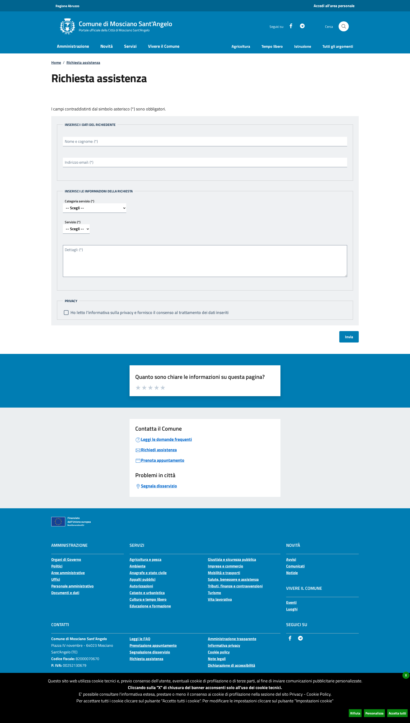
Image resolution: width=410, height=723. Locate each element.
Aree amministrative (68, 573)
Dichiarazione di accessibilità (231, 665)
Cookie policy (219, 652)
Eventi (291, 602)
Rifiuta (355, 713)
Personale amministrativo (72, 586)
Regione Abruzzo (67, 5)
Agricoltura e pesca (145, 559)
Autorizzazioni (141, 586)
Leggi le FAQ (140, 639)
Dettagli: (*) (74, 249)
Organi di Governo (66, 559)
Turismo (214, 592)
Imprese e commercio (225, 566)
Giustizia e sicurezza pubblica (232, 559)
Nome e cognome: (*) (81, 141)
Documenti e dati (65, 592)
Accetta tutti (397, 713)
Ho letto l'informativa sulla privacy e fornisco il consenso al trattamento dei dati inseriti (149, 312)
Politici (56, 566)
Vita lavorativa (220, 599)
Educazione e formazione (150, 606)
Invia (349, 337)
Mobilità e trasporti (224, 573)
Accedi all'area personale (334, 6)
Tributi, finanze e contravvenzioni (235, 586)
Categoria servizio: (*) (79, 201)
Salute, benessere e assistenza (233, 579)
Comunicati (295, 566)
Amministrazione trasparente (232, 639)
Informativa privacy (224, 645)
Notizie (292, 573)
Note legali (217, 658)
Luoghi (292, 609)
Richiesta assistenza (83, 62)
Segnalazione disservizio (150, 652)
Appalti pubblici (142, 579)
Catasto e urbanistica (147, 592)
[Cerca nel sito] (343, 26)
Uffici (55, 579)
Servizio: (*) (72, 221)
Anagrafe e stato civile (148, 573)
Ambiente (137, 566)
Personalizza (374, 713)
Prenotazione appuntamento (153, 645)
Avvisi (291, 559)
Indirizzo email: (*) (79, 162)
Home (56, 62)
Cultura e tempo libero (148, 599)
